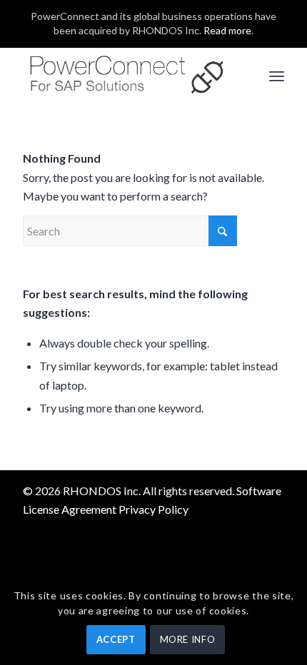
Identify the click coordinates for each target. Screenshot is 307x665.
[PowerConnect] (127, 75)
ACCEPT (116, 639)
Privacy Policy (153, 509)
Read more (227, 30)
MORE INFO (188, 639)
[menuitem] (276, 76)
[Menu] (276, 76)
